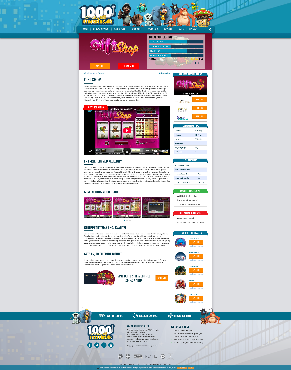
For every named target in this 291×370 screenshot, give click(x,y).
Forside (88, 73)
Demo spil (200, 246)
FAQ (138, 364)
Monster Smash (194, 238)
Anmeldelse (192, 246)
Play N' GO (94, 73)
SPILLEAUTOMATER (100, 29)
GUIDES (181, 29)
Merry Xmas (193, 294)
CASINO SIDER (120, 29)
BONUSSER (168, 29)
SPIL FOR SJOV (153, 29)
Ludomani (167, 364)
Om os (145, 364)
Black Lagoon (193, 266)
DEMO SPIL (128, 65)
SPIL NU (100, 65)
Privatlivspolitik (155, 364)
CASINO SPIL (137, 29)
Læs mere (182, 368)
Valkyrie (192, 280)
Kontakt (131, 364)
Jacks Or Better (194, 252)
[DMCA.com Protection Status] (170, 356)
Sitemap (123, 364)
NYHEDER (193, 29)
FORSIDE (85, 29)
